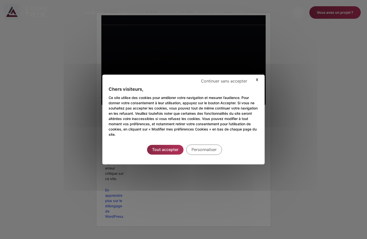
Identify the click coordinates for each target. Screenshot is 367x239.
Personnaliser (204, 149)
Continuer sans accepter (224, 81)
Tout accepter (165, 149)
